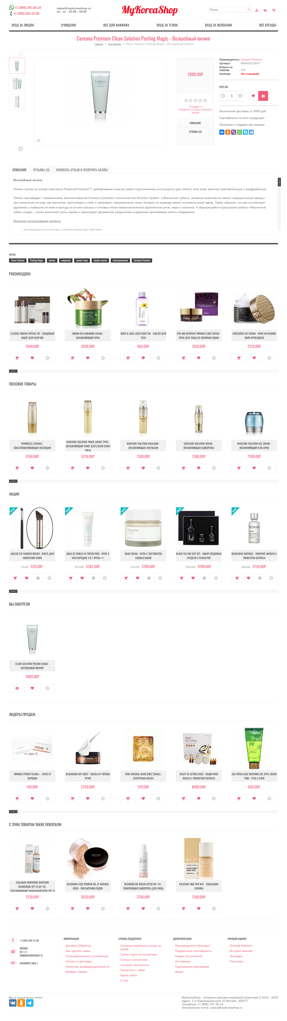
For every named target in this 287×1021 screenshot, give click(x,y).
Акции (179, 971)
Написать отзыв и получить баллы (82, 169)
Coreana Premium (251, 59)
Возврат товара (76, 971)
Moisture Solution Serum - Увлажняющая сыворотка (198, 445)
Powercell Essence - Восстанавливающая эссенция (32, 445)
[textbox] (230, 9)
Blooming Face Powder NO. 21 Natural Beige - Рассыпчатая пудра (88, 886)
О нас (124, 980)
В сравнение (38, 578)
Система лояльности (134, 965)
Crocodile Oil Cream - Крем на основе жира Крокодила (254, 335)
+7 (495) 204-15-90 (26, 13)
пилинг (52, 260)
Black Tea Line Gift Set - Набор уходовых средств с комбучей (198, 555)
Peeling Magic (36, 260)
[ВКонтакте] (221, 132)
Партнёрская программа (192, 966)
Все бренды (267, 25)
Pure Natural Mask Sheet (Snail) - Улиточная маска (143, 776)
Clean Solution (17, 260)
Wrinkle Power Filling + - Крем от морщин (32, 776)
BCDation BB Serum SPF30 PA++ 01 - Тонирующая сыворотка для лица (143, 886)
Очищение (68, 25)
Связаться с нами (132, 970)
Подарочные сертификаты (193, 951)
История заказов (241, 951)
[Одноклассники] (227, 132)
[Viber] (233, 132)
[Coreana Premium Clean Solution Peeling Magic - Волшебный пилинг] (17, 66)
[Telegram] (251, 132)
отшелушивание (120, 260)
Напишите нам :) (29, 963)
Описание (19, 169)
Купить (17, 358)
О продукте (47, 358)
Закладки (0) (265, 10)
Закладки (236, 956)
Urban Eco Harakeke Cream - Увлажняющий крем (88, 335)
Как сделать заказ (78, 951)
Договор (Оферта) (78, 945)
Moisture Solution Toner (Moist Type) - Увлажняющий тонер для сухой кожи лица (88, 446)
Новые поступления (189, 956)
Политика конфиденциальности (87, 966)
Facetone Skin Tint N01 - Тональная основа (198, 886)
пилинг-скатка (100, 260)
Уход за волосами (218, 25)
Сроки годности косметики (138, 954)
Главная (98, 44)
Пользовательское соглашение (87, 956)
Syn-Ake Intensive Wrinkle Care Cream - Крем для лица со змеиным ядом (199, 335)
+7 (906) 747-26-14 (28, 7)
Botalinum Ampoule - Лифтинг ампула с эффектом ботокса (254, 555)
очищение (65, 260)
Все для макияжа (116, 25)
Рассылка (236, 961)
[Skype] (245, 132)
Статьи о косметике (133, 959)
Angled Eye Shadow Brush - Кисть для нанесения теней (32, 555)
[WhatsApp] (239, 132)
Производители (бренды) (192, 945)
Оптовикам (182, 961)
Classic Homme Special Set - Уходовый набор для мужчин (32, 335)
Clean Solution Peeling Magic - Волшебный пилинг (32, 666)
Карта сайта (128, 975)
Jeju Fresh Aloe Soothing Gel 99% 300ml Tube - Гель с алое (254, 776)
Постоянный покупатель (257, 10)
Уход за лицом (23, 25)
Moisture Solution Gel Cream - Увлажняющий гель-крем (254, 445)
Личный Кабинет (241, 945)
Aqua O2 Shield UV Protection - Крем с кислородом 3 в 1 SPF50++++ (87, 555)
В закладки (253, 96)
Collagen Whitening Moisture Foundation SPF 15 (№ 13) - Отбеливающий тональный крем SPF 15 (32, 886)
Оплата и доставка (79, 961)
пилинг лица (82, 260)
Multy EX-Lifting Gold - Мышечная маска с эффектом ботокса (199, 776)
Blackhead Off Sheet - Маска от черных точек (88, 776)
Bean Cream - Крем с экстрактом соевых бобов (143, 555)
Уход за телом (167, 25)
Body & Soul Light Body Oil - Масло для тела (143, 335)
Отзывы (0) (41, 169)
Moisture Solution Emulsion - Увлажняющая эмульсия (143, 445)
